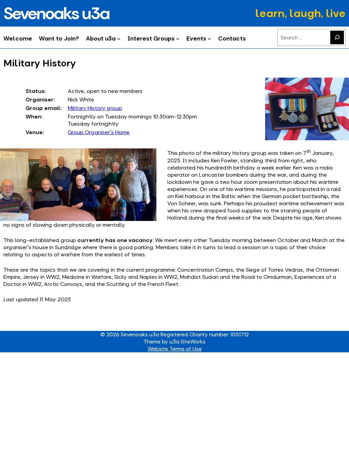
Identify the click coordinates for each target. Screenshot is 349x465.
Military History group (95, 108)
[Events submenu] (209, 38)
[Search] (337, 37)
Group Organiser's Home (99, 132)
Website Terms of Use (175, 348)
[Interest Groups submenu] (178, 38)
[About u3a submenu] (119, 38)
